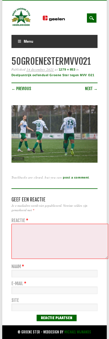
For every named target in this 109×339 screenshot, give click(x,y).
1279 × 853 (67, 69)
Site (15, 300)
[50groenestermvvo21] (54, 163)
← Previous (21, 88)
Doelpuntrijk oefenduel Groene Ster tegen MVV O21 (52, 75)
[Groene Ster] (21, 25)
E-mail (18, 283)
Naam (17, 266)
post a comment (76, 177)
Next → (91, 88)
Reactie (19, 220)
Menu (28, 41)
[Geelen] (58, 20)
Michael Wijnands (77, 332)
